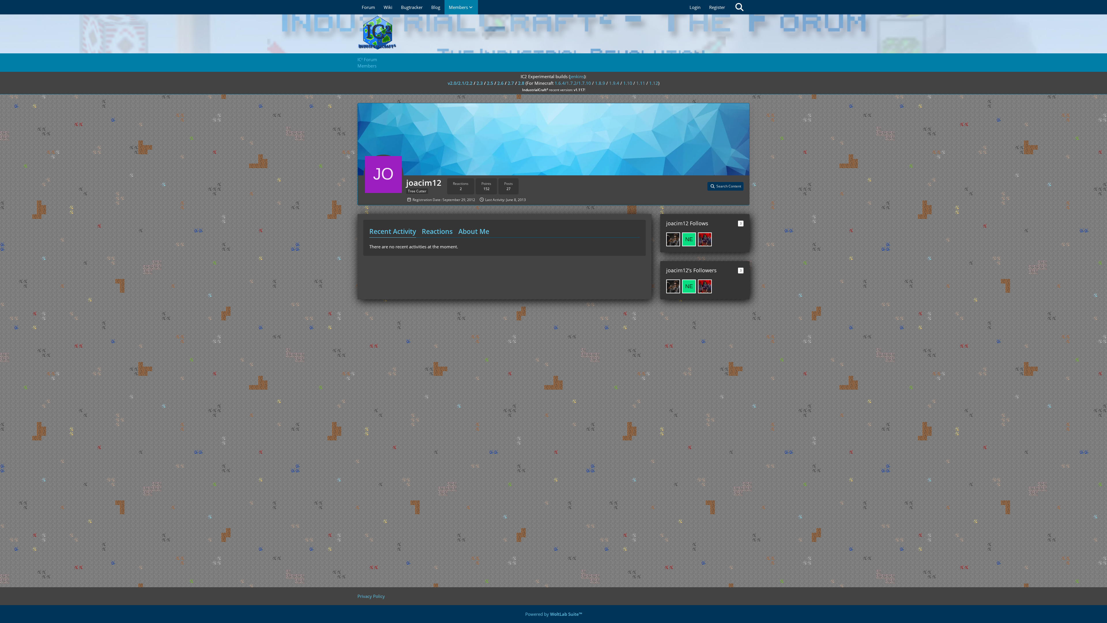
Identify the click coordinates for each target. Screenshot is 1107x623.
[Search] (739, 7)
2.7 (511, 83)
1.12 (653, 83)
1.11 (640, 83)
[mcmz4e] (673, 239)
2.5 (490, 83)
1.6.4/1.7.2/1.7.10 (573, 83)
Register (717, 7)
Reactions (437, 231)
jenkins (577, 76)
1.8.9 (600, 83)
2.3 (480, 83)
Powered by (553, 614)
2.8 (521, 83)
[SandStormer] (705, 239)
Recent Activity (392, 231)
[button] (725, 186)
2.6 (500, 83)
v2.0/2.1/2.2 (460, 83)
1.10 (627, 83)
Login (695, 7)
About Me (473, 231)
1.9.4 (614, 83)
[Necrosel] (689, 239)
